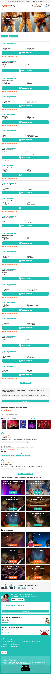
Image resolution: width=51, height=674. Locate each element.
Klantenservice (35, 639)
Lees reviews (5, 622)
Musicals (3, 643)
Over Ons (13, 641)
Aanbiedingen (4, 646)
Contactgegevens (15, 644)
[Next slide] (47, 424)
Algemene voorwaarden (37, 643)
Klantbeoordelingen (16, 639)
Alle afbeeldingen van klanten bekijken (40, 418)
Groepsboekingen (26, 639)
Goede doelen (14, 646)
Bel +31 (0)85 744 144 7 (26, 587)
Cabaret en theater (5, 641)
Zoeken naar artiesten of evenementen (10, 9)
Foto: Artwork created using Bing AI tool (44, 32)
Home (3, 20)
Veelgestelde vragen (16, 643)
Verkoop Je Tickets (26, 641)
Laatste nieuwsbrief (5, 648)
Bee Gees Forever (9, 20)
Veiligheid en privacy (36, 641)
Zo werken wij (5, 632)
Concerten (3, 639)
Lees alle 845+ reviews (21, 23)
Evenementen (4, 644)
